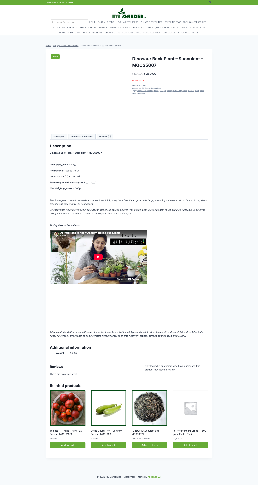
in (165, 91)
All (143, 88)
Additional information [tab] (82, 136)
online (184, 91)
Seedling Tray (173, 22)
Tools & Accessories (194, 22)
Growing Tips (112, 33)
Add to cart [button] (67, 445)
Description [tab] (59, 136)
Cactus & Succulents (153, 88)
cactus (150, 91)
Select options (149, 445)
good (162, 91)
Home (92, 22)
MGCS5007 (177, 91)
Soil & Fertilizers (128, 22)
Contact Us (169, 33)
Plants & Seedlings (151, 22)
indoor (169, 91)
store (134, 93)
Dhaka (156, 91)
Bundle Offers (107, 27)
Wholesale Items (92, 33)
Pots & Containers (63, 27)
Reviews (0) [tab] (105, 136)
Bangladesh (141, 91)
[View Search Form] (210, 2)
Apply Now (184, 33)
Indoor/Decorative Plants (162, 27)
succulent (141, 93)
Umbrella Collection (192, 27)
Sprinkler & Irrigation (131, 27)
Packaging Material (69, 33)
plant (197, 91)
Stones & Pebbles (86, 27)
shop (202, 91)
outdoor (191, 91)
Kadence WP (155, 476)
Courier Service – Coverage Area (141, 33)
